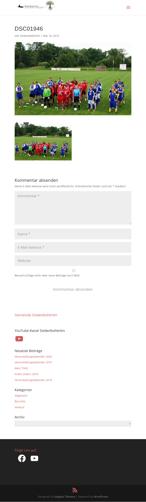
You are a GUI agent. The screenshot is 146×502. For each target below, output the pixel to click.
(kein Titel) (21, 368)
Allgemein (21, 395)
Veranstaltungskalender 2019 (33, 362)
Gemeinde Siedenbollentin (36, 315)
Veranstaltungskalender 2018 (33, 380)
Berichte (20, 401)
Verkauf (19, 407)
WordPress (101, 496)
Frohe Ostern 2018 (26, 374)
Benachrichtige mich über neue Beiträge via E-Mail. (47, 275)
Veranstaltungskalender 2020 (33, 356)
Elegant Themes (64, 496)
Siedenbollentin (30, 36)
